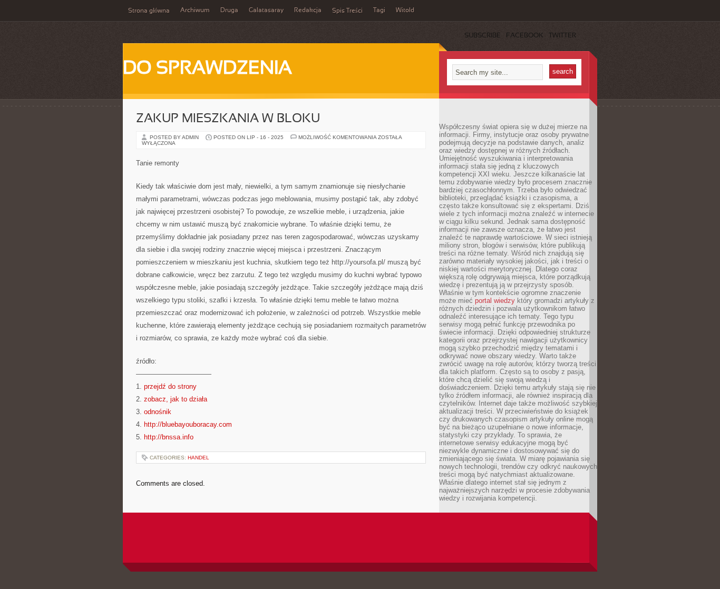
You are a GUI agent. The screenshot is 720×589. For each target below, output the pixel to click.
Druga (229, 10)
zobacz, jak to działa (175, 399)
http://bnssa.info (168, 437)
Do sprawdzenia (207, 69)
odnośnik (157, 412)
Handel (198, 457)
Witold (405, 10)
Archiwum (195, 10)
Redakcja (308, 10)
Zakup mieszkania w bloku (228, 119)
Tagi (379, 10)
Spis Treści (347, 11)
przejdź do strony (170, 386)
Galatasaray (266, 10)
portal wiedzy (495, 301)
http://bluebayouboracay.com (188, 424)
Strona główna (149, 11)
